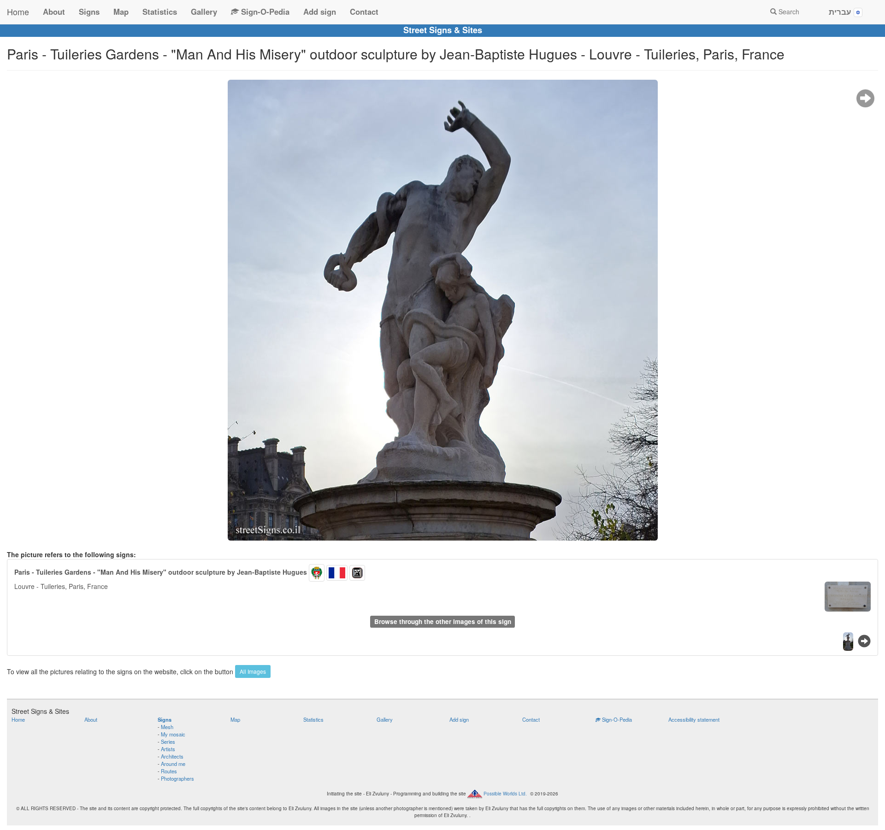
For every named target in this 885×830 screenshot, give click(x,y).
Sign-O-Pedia (264, 11)
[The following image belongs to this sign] (865, 98)
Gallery (204, 11)
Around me (173, 763)
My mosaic (173, 734)
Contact (364, 11)
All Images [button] (253, 671)
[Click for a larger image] (442, 310)
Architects (172, 756)
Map (121, 11)
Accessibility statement (694, 719)
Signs (89, 11)
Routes (169, 771)
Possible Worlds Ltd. (505, 793)
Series (168, 741)
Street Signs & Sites (442, 30)
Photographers (177, 778)
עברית (841, 11)
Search (788, 11)
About (54, 11)
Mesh (167, 726)
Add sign (319, 11)
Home (18, 12)
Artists (168, 749)
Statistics (159, 11)
